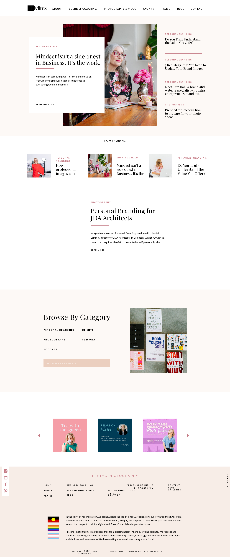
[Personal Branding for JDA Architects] (57, 226)
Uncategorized (127, 158)
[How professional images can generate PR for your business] (39, 165)
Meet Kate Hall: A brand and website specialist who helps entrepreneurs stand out (185, 90)
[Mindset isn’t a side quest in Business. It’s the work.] (110, 75)
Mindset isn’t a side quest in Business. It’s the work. (68, 59)
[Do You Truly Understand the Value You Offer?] (160, 165)
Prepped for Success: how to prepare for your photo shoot (183, 113)
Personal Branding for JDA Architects (123, 214)
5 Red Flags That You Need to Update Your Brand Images (185, 66)
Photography (174, 105)
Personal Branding (178, 34)
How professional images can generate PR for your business (69, 173)
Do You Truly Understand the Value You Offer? (183, 41)
